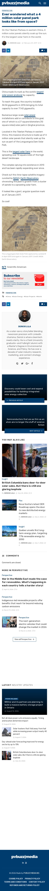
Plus (20, 501)
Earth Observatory (29, 178)
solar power (29, 115)
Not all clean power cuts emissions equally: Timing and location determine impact (23, 719)
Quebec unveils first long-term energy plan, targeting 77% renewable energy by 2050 (33, 535)
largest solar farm (21, 151)
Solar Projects (30, 296)
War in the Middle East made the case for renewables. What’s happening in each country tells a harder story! (24, 582)
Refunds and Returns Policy (24, 885)
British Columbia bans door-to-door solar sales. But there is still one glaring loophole (24, 486)
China (9, 296)
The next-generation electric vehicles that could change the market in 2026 (33, 624)
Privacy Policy (32, 879)
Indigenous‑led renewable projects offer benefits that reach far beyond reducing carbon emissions (22, 603)
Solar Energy (18, 296)
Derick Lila (15, 43)
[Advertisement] (21, 661)
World (39, 296)
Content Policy (37, 882)
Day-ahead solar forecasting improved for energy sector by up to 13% (23, 743)
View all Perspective (23, 639)
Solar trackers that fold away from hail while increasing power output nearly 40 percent (30, 731)
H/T (4, 267)
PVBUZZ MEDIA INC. (32, 873)
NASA (16, 178)
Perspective (7, 10)
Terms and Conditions (15, 882)
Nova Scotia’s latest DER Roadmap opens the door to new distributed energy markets (32, 509)
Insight (5, 479)
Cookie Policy (16, 879)
